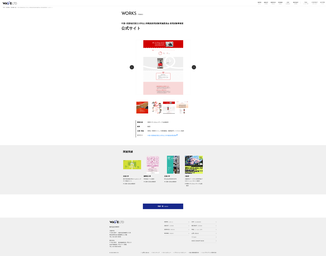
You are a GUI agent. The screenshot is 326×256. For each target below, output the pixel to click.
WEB (149, 131)
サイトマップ (156, 252)
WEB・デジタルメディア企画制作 (158, 122)
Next (194, 67)
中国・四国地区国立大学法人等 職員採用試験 (162, 135)
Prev (132, 67)
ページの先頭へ (324, 254)
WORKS (8, 7)
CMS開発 (164, 131)
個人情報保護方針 (194, 252)
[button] (176, 226)
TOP (4, 7)
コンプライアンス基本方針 (209, 252)
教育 (149, 126)
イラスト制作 (179, 131)
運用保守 (171, 131)
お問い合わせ (145, 252)
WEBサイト (155, 131)
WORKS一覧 (13, 7)
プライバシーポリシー (180, 252)
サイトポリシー (167, 252)
